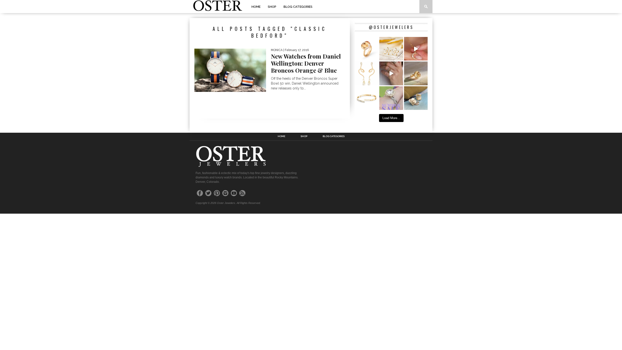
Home (255, 7)
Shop (272, 7)
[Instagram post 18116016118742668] (366, 73)
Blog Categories (298, 7)
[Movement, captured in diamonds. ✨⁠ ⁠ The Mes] (366, 98)
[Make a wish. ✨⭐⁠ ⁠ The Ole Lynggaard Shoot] (391, 49)
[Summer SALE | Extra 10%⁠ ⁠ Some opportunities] (391, 98)
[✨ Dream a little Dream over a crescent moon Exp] (416, 49)
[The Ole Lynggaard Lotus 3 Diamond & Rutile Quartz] (416, 73)
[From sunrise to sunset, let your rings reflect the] (391, 73)
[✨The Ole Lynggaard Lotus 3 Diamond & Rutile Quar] (366, 49)
